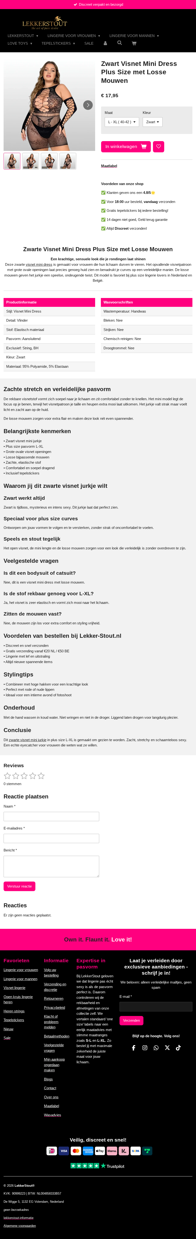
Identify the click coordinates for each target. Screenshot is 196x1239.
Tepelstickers (14, 1020)
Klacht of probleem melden (51, 1021)
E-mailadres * (14, 828)
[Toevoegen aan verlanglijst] (158, 146)
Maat (109, 113)
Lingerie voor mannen (20, 979)
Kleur (147, 113)
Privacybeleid (54, 1007)
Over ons (51, 1097)
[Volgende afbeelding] (88, 105)
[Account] (105, 44)
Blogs (48, 1079)
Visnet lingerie (14, 988)
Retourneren (53, 998)
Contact (50, 1088)
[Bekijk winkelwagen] (134, 44)
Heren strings (14, 1011)
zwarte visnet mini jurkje (27, 740)
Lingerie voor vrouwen (21, 970)
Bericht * (10, 850)
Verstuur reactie (19, 886)
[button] (12, 161)
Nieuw (8, 1029)
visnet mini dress (39, 264)
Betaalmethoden (56, 1036)
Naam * (10, 806)
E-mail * (126, 996)
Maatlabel (51, 1106)
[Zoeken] (119, 43)
